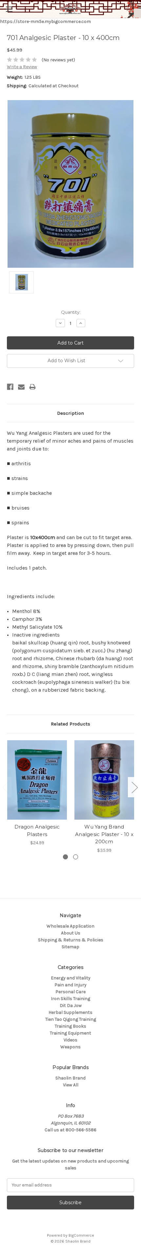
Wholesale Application (70, 926)
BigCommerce (81, 1235)
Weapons (70, 1047)
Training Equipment (70, 1033)
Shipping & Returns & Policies (70, 940)
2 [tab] (75, 856)
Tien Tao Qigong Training (70, 1019)
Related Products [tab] (70, 724)
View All (70, 1085)
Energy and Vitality (71, 978)
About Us (70, 933)
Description (70, 413)
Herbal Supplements (70, 1012)
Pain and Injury (70, 985)
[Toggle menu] (9, 9)
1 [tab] (65, 856)
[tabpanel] (37, 793)
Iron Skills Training (70, 998)
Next (134, 787)
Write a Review (22, 67)
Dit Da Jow (71, 1005)
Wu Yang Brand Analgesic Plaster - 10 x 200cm (104, 834)
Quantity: (70, 312)
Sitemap (70, 947)
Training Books (70, 1026)
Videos (70, 1040)
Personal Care (70, 992)
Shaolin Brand (70, 1078)
